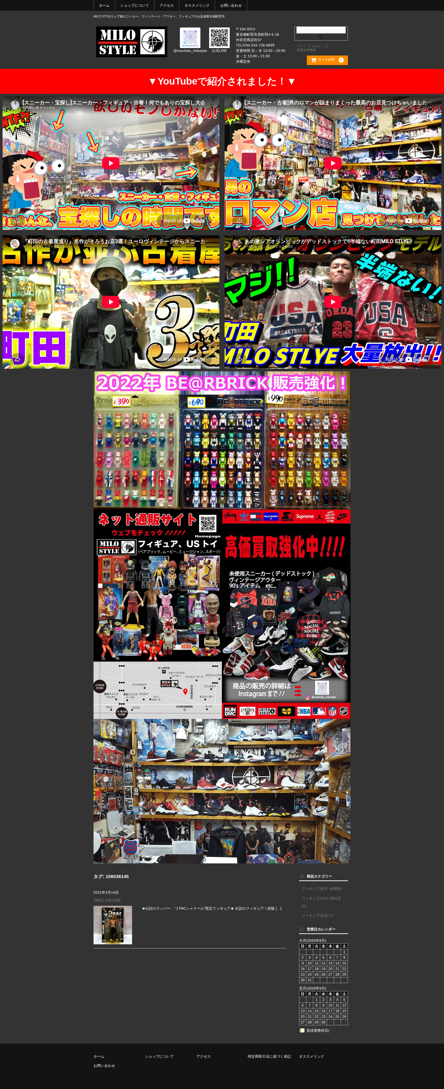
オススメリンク (197, 5)
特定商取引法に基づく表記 (269, 1056)
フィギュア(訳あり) (317, 915)
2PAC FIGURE (107, 900)
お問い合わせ (231, 5)
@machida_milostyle (190, 51)
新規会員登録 (306, 50)
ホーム (104, 5)
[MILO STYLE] (131, 52)
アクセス (167, 5)
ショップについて (134, 5)
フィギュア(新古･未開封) (322, 889)
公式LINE (219, 51)
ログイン (318, 46)
